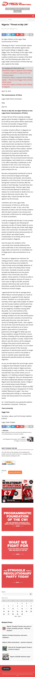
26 (4, 614)
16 (22, 608)
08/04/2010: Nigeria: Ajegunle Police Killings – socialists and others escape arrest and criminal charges (17, 73)
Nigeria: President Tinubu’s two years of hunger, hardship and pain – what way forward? (19, 628)
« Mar (15, 616)
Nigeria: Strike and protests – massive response (17, 642)
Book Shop (17, 9)
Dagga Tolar (14, 28)
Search (3, 592)
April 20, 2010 (6, 28)
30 (22, 614)
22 (17, 611)
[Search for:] (17, 19)
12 (4, 608)
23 (22, 611)
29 (17, 614)
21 (13, 611)
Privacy (17, 11)
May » (19, 616)
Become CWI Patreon (15, 472)
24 (26, 611)
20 (8, 611)
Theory (9, 9)
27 (8, 614)
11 (31, 606)
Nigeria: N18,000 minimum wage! (20, 656)
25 (31, 611)
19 (4, 611)
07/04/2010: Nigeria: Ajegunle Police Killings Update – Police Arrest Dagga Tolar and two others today (17, 80)
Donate (26, 9)
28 (13, 614)
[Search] (30, 594)
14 (13, 608)
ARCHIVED (6, 668)
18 (31, 608)
